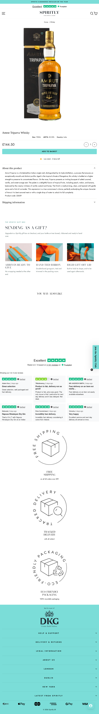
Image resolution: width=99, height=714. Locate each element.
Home (46, 22)
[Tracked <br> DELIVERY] (49, 507)
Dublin (48, 678)
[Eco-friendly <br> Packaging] (49, 567)
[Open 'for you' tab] (91, 706)
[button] (96, 357)
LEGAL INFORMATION (49, 651)
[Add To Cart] (35, 333)
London (49, 669)
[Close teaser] (91, 369)
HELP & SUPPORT (48, 633)
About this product (12, 168)
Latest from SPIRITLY (49, 695)
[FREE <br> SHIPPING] (49, 447)
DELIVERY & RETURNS (49, 642)
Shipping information (13, 202)
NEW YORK (49, 687)
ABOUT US (49, 660)
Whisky (52, 22)
